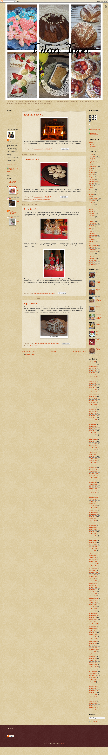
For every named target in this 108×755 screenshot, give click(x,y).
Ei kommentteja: (55, 343)
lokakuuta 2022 (92, 450)
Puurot (90, 231)
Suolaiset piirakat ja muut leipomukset (94, 244)
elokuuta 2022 (92, 454)
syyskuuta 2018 (93, 553)
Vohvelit (91, 262)
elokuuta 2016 (92, 604)
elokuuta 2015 (92, 630)
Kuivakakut (91, 189)
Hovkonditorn (12, 186)
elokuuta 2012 (92, 705)
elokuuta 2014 (92, 656)
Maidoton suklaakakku (98, 350)
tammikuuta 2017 (93, 593)
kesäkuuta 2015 (93, 634)
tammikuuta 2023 (93, 443)
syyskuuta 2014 (93, 654)
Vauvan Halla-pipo (17, 221)
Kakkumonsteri (13, 198)
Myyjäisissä (30, 209)
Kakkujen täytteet (93, 181)
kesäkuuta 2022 (93, 458)
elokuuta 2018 (92, 555)
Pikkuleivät (91, 221)
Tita (10, 140)
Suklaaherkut (46, 199)
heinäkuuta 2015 (93, 632)
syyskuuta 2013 (93, 679)
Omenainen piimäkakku (98, 308)
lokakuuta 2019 (92, 525)
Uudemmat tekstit (28, 351)
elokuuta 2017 (92, 578)
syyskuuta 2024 (93, 404)
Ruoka (90, 237)
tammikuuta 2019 (93, 544)
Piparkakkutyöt (33, 346)
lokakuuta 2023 (92, 424)
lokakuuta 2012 (92, 701)
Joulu (90, 164)
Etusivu (53, 351)
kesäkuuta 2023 (93, 432)
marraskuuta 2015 (93, 624)
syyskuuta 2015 (93, 628)
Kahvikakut (91, 179)
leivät (90, 196)
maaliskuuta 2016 (93, 615)
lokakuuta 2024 (92, 402)
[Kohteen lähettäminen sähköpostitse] (61, 149)
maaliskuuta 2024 (93, 415)
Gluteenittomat (92, 156)
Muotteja (91, 211)
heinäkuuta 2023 (93, 430)
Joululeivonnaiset (93, 166)
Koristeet (91, 185)
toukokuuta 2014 (93, 662)
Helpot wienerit (98, 323)
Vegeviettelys (12, 181)
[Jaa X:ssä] (64, 149)
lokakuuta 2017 (92, 574)
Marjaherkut (92, 205)
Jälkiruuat (91, 174)
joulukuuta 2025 (93, 377)
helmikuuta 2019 (93, 542)
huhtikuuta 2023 (93, 437)
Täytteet (91, 256)
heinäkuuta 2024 (93, 409)
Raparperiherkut (93, 235)
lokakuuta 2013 (92, 677)
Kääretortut (91, 192)
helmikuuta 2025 (93, 396)
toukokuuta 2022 (93, 460)
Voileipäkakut (92, 264)
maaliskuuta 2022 (93, 465)
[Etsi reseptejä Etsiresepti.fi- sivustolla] (94, 129)
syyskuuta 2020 (93, 501)
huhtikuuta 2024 (93, 413)
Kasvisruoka (92, 183)
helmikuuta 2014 (93, 669)
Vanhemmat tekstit (79, 351)
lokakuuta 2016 (92, 600)
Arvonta (91, 154)
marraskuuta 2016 (93, 598)
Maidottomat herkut (93, 198)
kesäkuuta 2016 (93, 609)
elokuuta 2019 (92, 529)
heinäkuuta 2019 (93, 531)
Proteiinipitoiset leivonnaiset (93, 226)
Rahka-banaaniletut (98, 274)
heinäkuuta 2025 (93, 387)
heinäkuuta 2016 (93, 606)
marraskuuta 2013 (93, 675)
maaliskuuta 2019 (93, 540)
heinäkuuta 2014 (93, 658)
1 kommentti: (52, 293)
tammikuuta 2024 (93, 420)
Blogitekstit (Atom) (30, 354)
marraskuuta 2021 (93, 473)
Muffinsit (91, 209)
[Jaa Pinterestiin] (68, 149)
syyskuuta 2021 (93, 477)
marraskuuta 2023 (93, 422)
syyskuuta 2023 (93, 426)
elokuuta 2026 (92, 362)
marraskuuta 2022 (93, 447)
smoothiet (91, 239)
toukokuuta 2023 (93, 435)
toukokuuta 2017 (93, 585)
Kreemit (91, 187)
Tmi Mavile (91, 144)
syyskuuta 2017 (93, 576)
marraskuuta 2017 (93, 572)
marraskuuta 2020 (93, 497)
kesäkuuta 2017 (93, 583)
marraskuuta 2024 (93, 400)
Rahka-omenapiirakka (98, 333)
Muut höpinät (92, 213)
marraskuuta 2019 (93, 523)
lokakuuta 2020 (92, 499)
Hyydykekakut (92, 162)
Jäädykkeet (92, 177)
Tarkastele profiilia (11, 164)
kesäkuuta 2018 (93, 557)
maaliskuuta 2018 (93, 563)
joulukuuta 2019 (93, 520)
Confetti (91, 142)
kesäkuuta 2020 (93, 508)
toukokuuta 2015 (93, 636)
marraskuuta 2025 (93, 379)
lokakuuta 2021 (92, 475)
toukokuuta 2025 (93, 389)
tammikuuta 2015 (93, 645)
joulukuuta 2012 (93, 697)
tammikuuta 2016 (93, 619)
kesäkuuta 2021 (93, 484)
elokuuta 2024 (92, 407)
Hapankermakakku (98, 281)
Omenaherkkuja (93, 219)
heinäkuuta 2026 (93, 364)
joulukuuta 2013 (93, 673)
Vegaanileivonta (93, 258)
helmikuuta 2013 (93, 692)
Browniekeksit (17, 201)
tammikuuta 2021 (93, 495)
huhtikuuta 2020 (93, 512)
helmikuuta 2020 (93, 516)
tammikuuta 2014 (93, 671)
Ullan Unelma (92, 146)
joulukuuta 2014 (93, 647)
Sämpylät (91, 247)
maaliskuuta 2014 (93, 667)
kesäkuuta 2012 (93, 707)
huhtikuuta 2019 (93, 538)
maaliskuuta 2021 (93, 490)
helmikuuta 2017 (93, 591)
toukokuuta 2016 (93, 611)
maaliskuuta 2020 (93, 514)
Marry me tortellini (13, 182)
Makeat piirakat (93, 200)
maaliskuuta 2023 (93, 439)
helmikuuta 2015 (93, 643)
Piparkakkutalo (31, 303)
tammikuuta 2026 (93, 374)
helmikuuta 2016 (93, 617)
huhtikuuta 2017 (93, 587)
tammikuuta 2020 (93, 518)
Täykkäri (11, 217)
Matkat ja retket (93, 207)
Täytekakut (91, 253)
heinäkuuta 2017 (93, 581)
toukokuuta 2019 (93, 535)
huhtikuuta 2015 (93, 639)
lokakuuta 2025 (92, 381)
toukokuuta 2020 (93, 510)
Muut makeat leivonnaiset (36, 199)
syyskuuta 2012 (93, 703)
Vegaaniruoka (92, 260)
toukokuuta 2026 (93, 368)
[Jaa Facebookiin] (66, 149)
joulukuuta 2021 (93, 471)
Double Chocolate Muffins (17, 191)
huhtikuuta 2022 (93, 462)
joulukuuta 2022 (93, 445)
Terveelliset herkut (93, 251)
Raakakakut (92, 233)
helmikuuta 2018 (93, 566)
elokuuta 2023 (92, 428)
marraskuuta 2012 (93, 699)
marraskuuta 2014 (93, 649)
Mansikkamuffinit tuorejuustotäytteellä (98, 317)
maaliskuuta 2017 (93, 589)
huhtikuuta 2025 (93, 392)
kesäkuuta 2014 (93, 660)
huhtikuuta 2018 (93, 561)
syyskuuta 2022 (93, 452)
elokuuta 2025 (92, 385)
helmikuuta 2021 (93, 493)
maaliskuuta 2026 (93, 372)
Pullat (90, 229)
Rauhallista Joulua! (33, 114)
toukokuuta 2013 (93, 686)
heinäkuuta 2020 (93, 505)
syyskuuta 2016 (93, 602)
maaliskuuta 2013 (93, 690)
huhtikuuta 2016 (93, 613)
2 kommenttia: (54, 149)
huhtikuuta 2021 (93, 488)
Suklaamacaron (32, 159)
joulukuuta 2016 (93, 596)
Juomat (91, 170)
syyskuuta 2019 (93, 527)
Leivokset (91, 194)
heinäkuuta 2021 (93, 482)
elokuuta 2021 (92, 480)
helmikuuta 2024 (93, 417)
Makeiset (91, 202)
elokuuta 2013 (92, 682)
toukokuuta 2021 (93, 486)
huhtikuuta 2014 (93, 664)
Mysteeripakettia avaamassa (12, 213)
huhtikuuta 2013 (93, 688)
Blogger (62, 743)
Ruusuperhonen (13, 211)
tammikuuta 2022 (93, 469)
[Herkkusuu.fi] (95, 134)
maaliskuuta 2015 (93, 641)
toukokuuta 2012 (93, 710)
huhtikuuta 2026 (93, 370)
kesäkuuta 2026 (93, 366)
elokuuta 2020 (92, 503)
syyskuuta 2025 (93, 383)
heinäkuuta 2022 (93, 456)
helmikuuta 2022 (93, 467)
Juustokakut (92, 172)
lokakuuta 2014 (92, 651)
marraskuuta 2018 (93, 548)
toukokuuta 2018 (93, 559)
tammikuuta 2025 (93, 398)
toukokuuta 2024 (93, 411)
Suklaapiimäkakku (98, 290)
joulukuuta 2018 (93, 546)
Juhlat (90, 168)
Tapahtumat (92, 249)
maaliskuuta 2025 (93, 394)
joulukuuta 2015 (93, 621)
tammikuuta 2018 (93, 568)
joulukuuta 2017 (93, 570)
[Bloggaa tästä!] (63, 149)
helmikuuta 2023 (93, 441)
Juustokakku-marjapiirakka (98, 299)
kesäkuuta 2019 (93, 533)
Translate (94, 721)
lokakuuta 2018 (92, 551)
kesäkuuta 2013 (93, 684)
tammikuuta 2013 (93, 694)
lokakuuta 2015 (92, 626)
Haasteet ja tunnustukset (92, 159)
